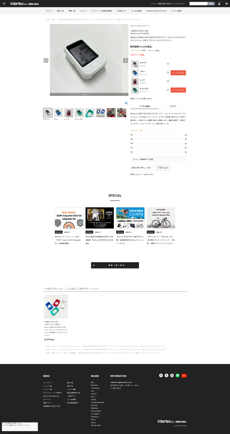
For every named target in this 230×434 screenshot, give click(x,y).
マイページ (46, 399)
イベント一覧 (47, 389)
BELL (92, 382)
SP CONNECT (95, 414)
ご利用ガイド (121, 11)
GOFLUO (94, 394)
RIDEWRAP (94, 408)
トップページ (47, 383)
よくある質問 (136, 11)
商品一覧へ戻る (117, 265)
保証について (47, 403)
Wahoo (54, 19)
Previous (46, 60)
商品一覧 (60, 11)
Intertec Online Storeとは (156, 11)
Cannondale (95, 388)
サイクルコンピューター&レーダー (69, 346)
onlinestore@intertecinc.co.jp (120, 382)
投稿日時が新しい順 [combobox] (140, 167)
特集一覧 (72, 11)
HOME (47, 19)
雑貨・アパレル (56, 353)
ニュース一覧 (47, 386)
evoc (92, 391)
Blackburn (94, 385)
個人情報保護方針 (73, 403)
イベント (83, 11)
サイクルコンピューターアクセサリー (70, 349)
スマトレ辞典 (176, 11)
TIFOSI (93, 420)
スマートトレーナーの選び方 (52, 393)
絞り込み (164, 167)
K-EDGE (93, 399)
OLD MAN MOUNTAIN (97, 402)
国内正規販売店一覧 (73, 393)
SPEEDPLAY (95, 417)
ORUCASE (94, 405)
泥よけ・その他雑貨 (69, 353)
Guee (92, 397)
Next (125, 60)
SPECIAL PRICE (96, 425)
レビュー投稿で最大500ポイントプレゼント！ (168, 3)
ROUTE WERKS (96, 411)
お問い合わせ (116, 388)
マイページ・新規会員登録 (102, 11)
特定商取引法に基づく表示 (51, 406)
